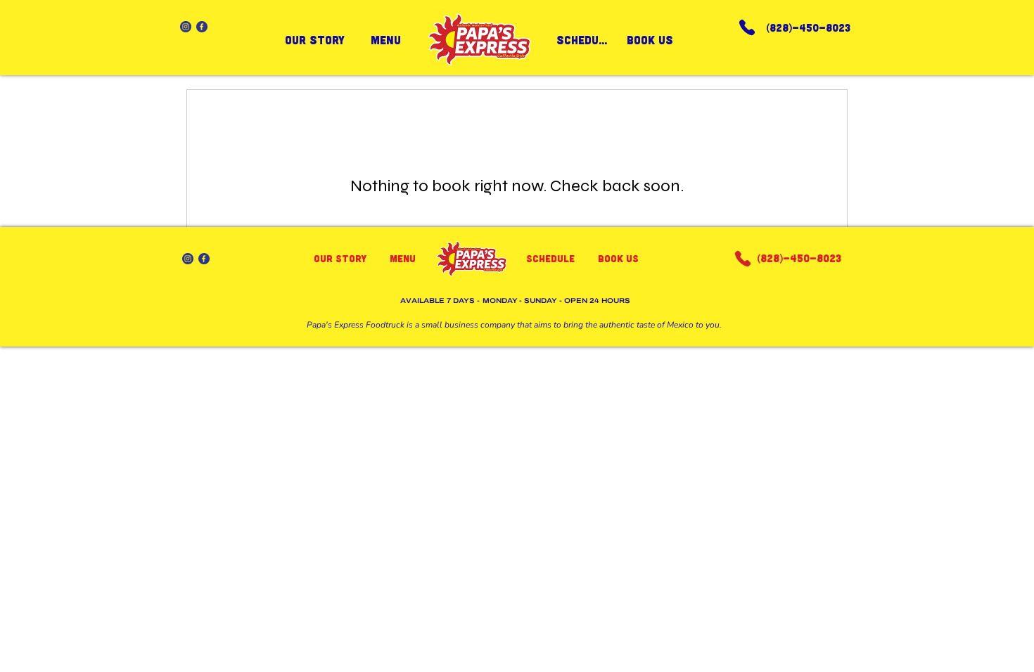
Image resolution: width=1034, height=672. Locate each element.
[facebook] (202, 26)
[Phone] (747, 27)
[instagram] (185, 26)
